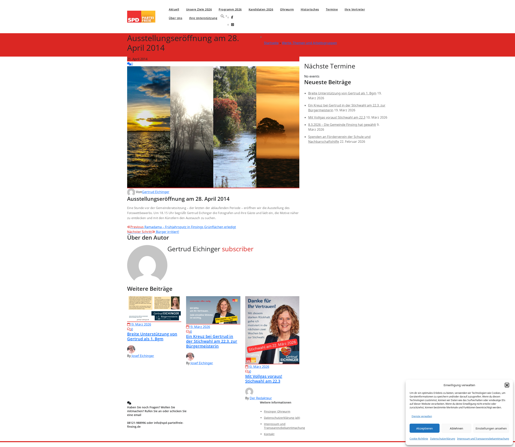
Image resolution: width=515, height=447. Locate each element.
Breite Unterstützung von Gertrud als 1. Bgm (152, 336)
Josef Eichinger (143, 356)
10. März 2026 (258, 366)
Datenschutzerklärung (442, 438)
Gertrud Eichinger (155, 192)
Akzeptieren (424, 428)
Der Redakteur (261, 398)
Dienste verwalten (422, 416)
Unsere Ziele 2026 (199, 9)
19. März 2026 (140, 324)
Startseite (271, 43)
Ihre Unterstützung (203, 18)
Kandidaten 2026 (261, 9)
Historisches (310, 9)
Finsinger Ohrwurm (277, 411)
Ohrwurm (287, 9)
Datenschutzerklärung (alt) (282, 418)
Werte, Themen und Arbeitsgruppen (309, 43)
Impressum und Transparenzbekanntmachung (483, 438)
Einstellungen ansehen (491, 428)
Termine (332, 9)
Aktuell (174, 9)
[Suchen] (224, 16)
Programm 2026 (230, 9)
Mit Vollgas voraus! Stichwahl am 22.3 (263, 379)
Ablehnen (456, 428)
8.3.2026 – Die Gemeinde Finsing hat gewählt (342, 124)
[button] (507, 385)
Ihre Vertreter (355, 9)
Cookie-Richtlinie (419, 438)
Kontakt (269, 434)
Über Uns (175, 18)
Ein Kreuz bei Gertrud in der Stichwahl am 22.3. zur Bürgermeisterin (211, 341)
